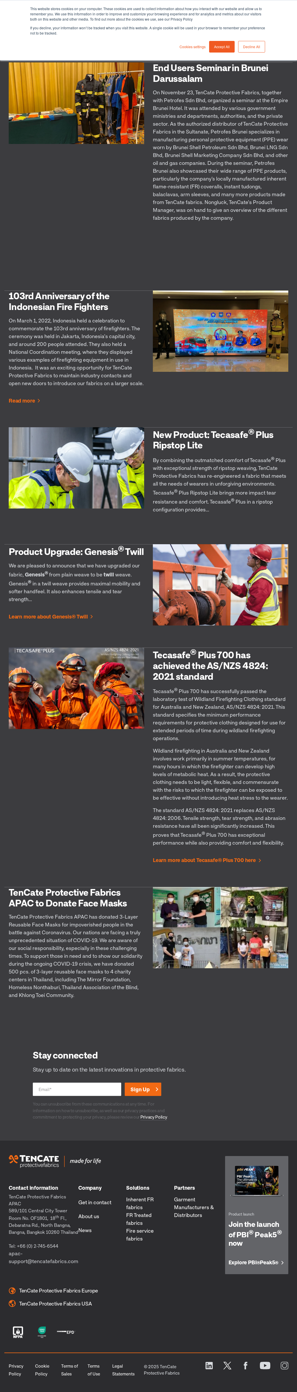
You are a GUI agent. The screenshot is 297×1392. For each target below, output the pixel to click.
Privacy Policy (153, 1116)
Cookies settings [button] (193, 46)
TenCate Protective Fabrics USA (55, 1303)
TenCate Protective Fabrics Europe (58, 1290)
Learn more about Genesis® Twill (48, 617)
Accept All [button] (222, 46)
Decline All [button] (251, 46)
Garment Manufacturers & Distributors (194, 1207)
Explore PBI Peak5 (254, 1262)
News (85, 1230)
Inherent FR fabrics (140, 1203)
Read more (22, 401)
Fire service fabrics (140, 1234)
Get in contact (94, 1202)
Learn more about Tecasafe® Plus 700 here (204, 860)
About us (88, 1216)
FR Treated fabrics (139, 1219)
